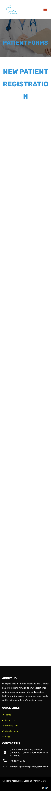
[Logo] (12, 9)
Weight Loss (11, 731)
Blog (7, 736)
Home (8, 714)
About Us (10, 720)
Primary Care (11, 725)
